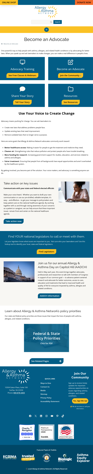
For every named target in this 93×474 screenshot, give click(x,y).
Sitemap (43, 394)
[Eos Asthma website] (46, 458)
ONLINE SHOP (9, 2)
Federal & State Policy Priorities (46, 336)
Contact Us (44, 387)
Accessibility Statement (49, 401)
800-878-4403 (19, 393)
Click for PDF (46, 343)
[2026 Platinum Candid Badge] (46, 432)
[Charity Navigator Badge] (27, 432)
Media (43, 390)
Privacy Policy (45, 397)
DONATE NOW (84, 2)
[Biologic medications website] (65, 457)
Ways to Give (45, 383)
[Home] (2, 44)
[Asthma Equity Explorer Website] (83, 458)
